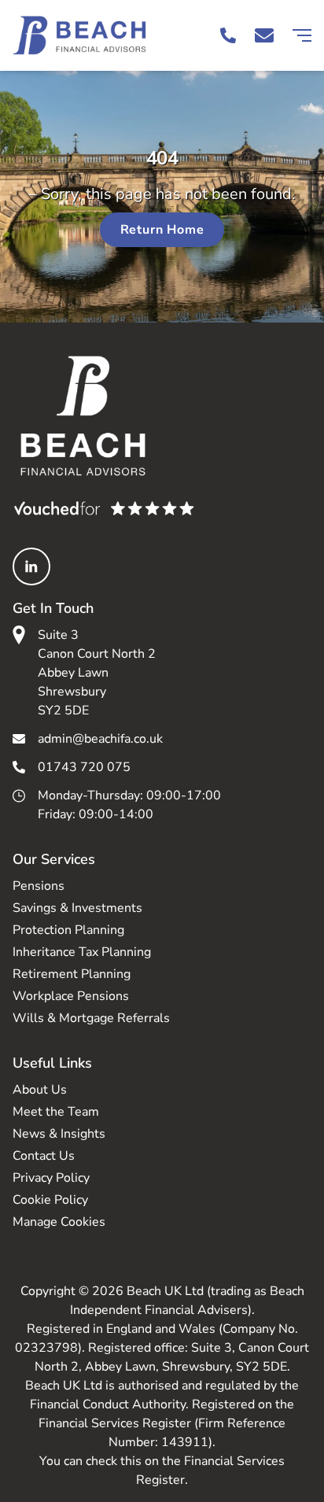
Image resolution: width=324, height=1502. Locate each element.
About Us (40, 1089)
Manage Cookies (59, 1222)
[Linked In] (31, 566)
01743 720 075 (84, 767)
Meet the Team (56, 1111)
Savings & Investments (77, 908)
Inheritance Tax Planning (82, 952)
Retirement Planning (72, 974)
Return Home (162, 229)
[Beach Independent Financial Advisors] (87, 35)
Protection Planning (68, 930)
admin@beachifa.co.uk (100, 738)
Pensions (38, 886)
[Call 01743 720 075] (228, 35)
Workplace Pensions (71, 996)
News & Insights (59, 1133)
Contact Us (44, 1155)
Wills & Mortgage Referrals (91, 1018)
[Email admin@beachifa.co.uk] (264, 35)
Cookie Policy (50, 1200)
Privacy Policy (51, 1177)
